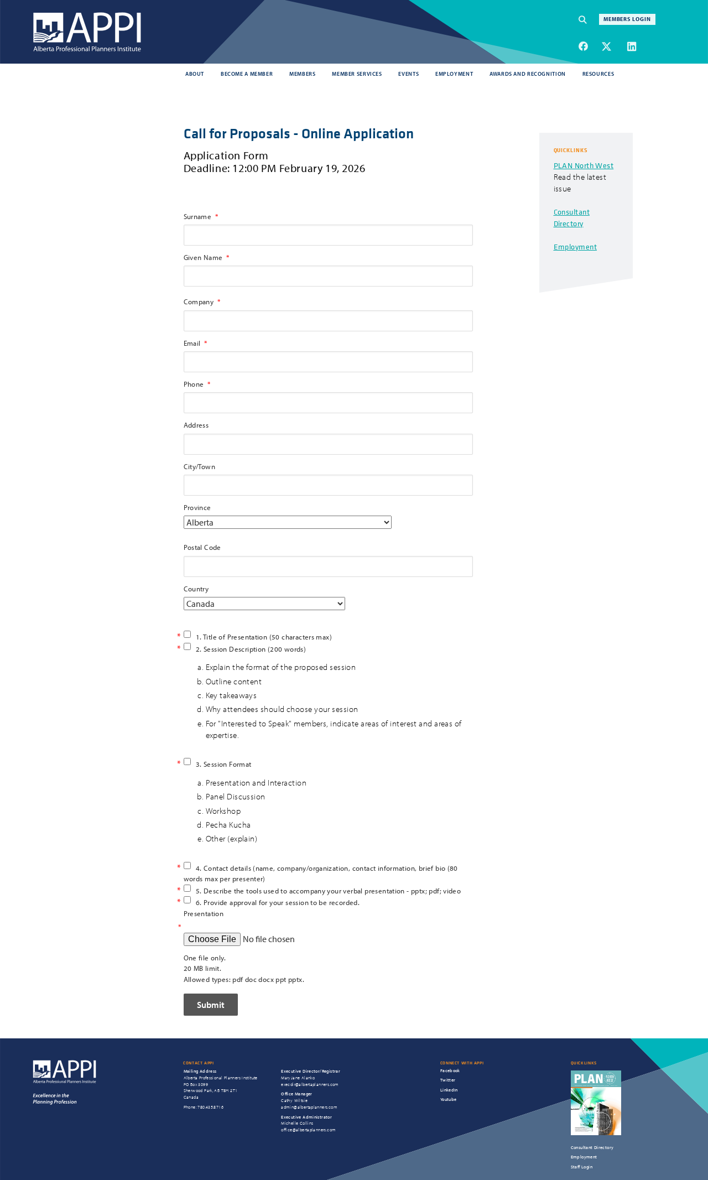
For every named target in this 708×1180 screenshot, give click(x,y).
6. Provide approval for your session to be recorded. (278, 902)
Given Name (203, 257)
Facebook (450, 1070)
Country (196, 588)
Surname (198, 216)
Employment (575, 246)
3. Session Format (224, 764)
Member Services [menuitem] (357, 73)
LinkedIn (449, 1090)
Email (192, 343)
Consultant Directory (572, 217)
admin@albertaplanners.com (309, 1107)
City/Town (200, 466)
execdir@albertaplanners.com (310, 1084)
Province (197, 507)
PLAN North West (584, 165)
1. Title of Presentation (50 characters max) (264, 636)
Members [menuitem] (302, 73)
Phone (194, 384)
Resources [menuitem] (598, 73)
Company (199, 301)
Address (196, 424)
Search (588, 19)
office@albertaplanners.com (308, 1129)
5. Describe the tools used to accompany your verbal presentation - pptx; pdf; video (328, 890)
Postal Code (202, 547)
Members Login (627, 19)
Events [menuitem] (408, 73)
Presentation (204, 913)
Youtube (448, 1099)
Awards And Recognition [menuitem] (528, 73)
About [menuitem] (194, 73)
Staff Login (581, 1166)
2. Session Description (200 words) (251, 648)
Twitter (448, 1080)
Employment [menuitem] (454, 73)
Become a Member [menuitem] (247, 73)
